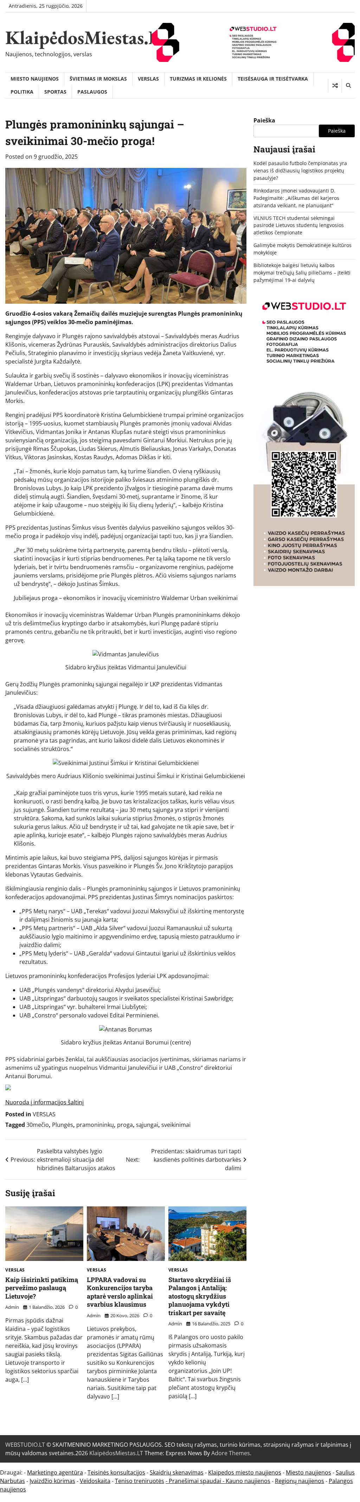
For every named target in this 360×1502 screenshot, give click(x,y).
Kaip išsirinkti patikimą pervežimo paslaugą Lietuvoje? (41, 1287)
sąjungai (147, 1125)
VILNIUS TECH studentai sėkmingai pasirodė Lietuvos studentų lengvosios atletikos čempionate (298, 225)
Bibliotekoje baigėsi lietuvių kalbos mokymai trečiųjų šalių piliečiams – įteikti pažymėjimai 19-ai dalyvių (302, 272)
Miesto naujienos (308, 1472)
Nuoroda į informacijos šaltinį (44, 1102)
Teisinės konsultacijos (116, 1472)
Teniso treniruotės (139, 1481)
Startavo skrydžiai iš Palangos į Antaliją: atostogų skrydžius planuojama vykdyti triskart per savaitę (199, 1296)
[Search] (348, 85)
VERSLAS (148, 78)
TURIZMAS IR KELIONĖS (198, 78)
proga (125, 1125)
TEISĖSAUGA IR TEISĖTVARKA (273, 78)
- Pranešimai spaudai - (196, 1481)
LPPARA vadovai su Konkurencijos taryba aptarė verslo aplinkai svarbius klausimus (120, 1291)
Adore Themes (230, 1453)
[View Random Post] (334, 85)
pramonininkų (95, 1125)
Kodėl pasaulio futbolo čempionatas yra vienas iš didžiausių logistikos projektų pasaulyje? (300, 170)
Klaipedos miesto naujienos (244, 1472)
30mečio (37, 1125)
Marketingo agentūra (55, 1472)
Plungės (62, 1125)
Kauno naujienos (248, 1481)
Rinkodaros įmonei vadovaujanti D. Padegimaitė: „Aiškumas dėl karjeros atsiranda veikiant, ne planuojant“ (296, 198)
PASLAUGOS (92, 91)
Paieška (264, 120)
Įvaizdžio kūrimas (52, 1481)
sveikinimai (176, 1125)
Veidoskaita (95, 1481)
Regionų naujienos (299, 1481)
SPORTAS (55, 91)
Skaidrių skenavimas (177, 1472)
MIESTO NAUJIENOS (35, 78)
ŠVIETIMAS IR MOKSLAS (98, 78)
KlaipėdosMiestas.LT (88, 37)
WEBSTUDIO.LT (25, 1445)
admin (12, 1307)
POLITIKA (22, 91)
